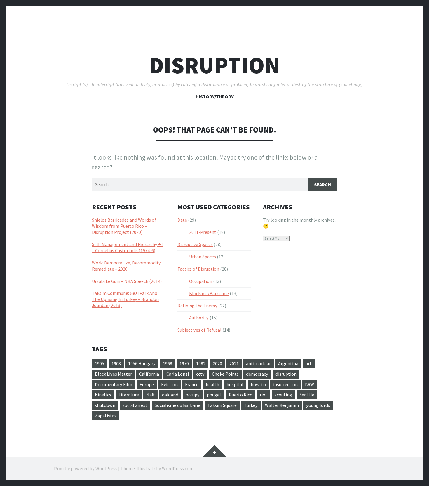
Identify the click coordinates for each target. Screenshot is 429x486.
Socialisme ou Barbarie (177, 405)
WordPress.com (177, 468)
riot (263, 395)
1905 (99, 363)
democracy (257, 374)
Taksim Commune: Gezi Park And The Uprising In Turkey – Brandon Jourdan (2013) (125, 299)
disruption (286, 374)
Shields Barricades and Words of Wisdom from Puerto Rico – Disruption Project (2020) (124, 226)
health (212, 384)
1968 (167, 363)
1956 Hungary (142, 363)
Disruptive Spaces (195, 244)
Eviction (169, 384)
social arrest (135, 405)
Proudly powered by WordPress (85, 468)
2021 (234, 363)
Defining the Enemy (197, 306)
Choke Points (225, 374)
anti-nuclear (258, 363)
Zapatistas (105, 416)
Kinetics (103, 395)
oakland (170, 395)
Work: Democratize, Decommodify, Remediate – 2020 (127, 266)
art (309, 363)
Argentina (288, 363)
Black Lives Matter (113, 374)
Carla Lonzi (177, 374)
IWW (309, 384)
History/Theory (215, 97)
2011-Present (202, 232)
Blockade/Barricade (209, 293)
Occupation (200, 281)
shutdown (105, 405)
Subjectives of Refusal (199, 330)
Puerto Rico (240, 395)
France (191, 384)
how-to (258, 384)
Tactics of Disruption (198, 269)
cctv (200, 374)
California (149, 374)
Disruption (214, 65)
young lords (318, 405)
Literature (128, 395)
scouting (283, 395)
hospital (234, 384)
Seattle (306, 395)
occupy (193, 395)
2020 (217, 363)
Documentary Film (113, 384)
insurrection (285, 384)
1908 (116, 363)
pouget (214, 395)
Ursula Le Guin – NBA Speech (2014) (127, 281)
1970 (184, 363)
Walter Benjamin (282, 405)
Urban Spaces (202, 256)
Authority (199, 317)
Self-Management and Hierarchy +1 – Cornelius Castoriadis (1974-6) (127, 247)
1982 (200, 363)
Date (182, 220)
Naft (150, 395)
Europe (146, 384)
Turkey (251, 405)
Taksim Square (222, 405)
